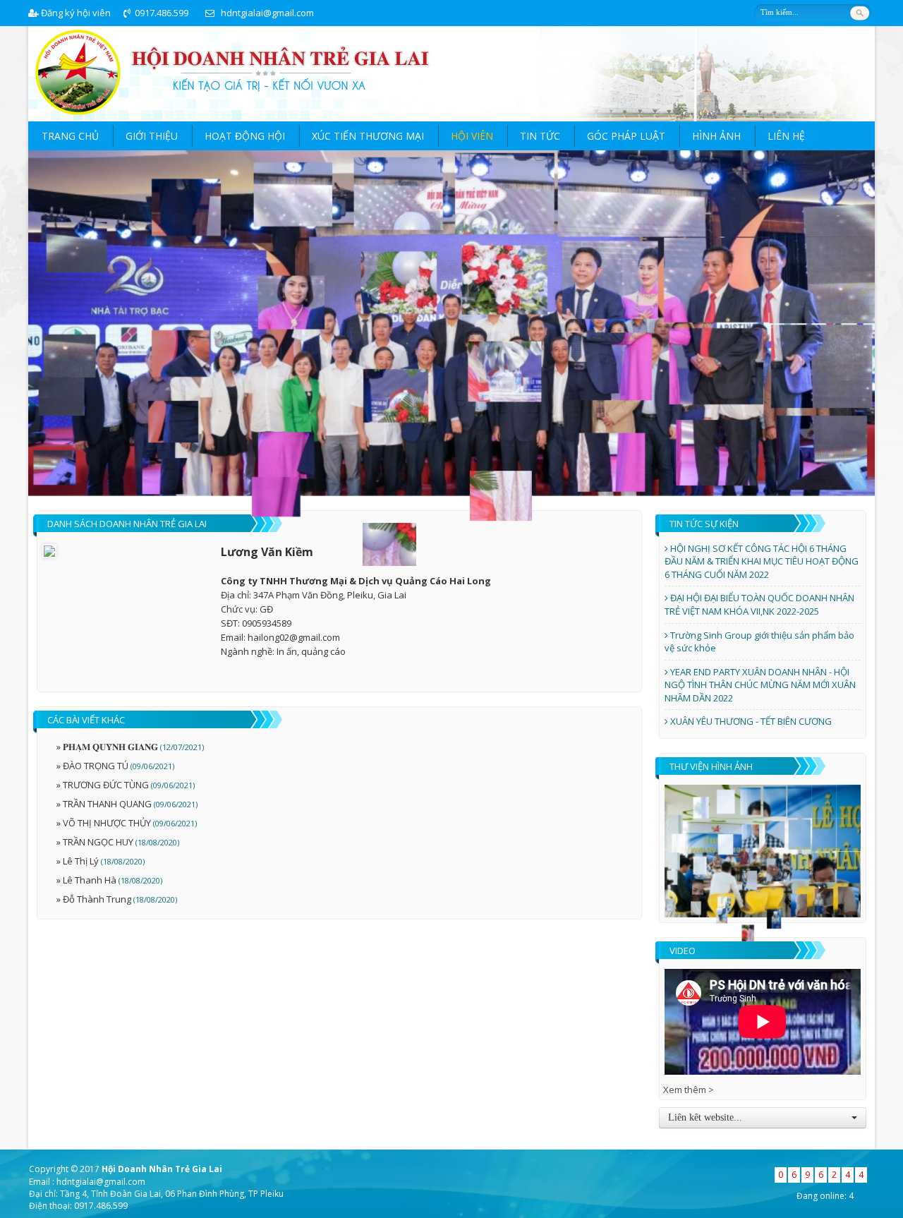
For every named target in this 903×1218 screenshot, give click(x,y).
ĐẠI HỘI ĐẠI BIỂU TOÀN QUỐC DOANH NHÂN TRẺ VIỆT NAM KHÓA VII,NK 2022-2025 (759, 604)
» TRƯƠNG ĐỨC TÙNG (103, 784)
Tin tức (540, 136)
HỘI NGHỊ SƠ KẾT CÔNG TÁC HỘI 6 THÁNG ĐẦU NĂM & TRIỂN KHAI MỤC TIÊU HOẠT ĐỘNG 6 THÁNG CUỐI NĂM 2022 (762, 561)
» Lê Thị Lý (78, 861)
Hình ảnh (716, 136)
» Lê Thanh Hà (87, 880)
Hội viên (472, 136)
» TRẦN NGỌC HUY (95, 842)
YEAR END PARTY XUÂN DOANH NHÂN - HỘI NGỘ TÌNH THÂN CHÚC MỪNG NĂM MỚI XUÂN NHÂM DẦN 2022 (760, 684)
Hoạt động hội (245, 136)
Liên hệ (786, 136)
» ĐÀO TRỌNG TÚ (93, 765)
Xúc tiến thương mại (368, 136)
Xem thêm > (688, 1089)
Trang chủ (70, 136)
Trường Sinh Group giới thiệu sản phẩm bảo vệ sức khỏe (759, 642)
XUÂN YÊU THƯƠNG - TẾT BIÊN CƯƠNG (750, 721)
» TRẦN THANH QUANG (105, 803)
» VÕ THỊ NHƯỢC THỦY (104, 822)
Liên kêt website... (705, 1117)
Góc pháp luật (626, 136)
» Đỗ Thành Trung (94, 899)
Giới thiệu (152, 136)
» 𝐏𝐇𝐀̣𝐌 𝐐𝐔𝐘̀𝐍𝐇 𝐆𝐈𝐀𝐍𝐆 (108, 746)
